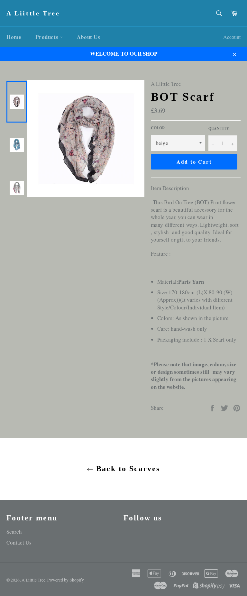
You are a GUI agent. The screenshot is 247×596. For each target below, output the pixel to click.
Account (232, 36)
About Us (88, 37)
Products (47, 37)
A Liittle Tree (33, 13)
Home (13, 37)
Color (158, 128)
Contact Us (19, 542)
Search (14, 531)
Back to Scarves (126, 468)
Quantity (218, 128)
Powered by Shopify (65, 580)
